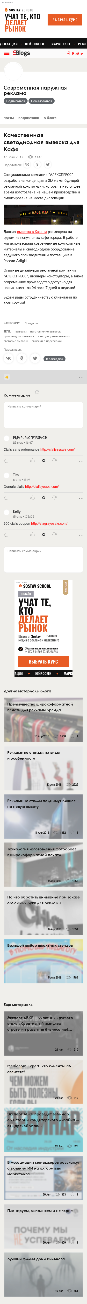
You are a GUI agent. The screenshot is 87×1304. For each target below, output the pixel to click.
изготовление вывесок (45, 331)
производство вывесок (19, 336)
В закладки (54, 358)
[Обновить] (37, 392)
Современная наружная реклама (35, 90)
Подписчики (28, 117)
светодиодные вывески (54, 336)
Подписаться (15, 100)
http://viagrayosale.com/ (49, 523)
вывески (21, 331)
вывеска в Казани (32, 231)
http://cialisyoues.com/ (42, 486)
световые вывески (16, 340)
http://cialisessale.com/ (57, 449)
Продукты (31, 323)
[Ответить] (6, 461)
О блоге (50, 117)
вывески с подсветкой (47, 340)
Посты (9, 117)
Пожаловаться (41, 100)
